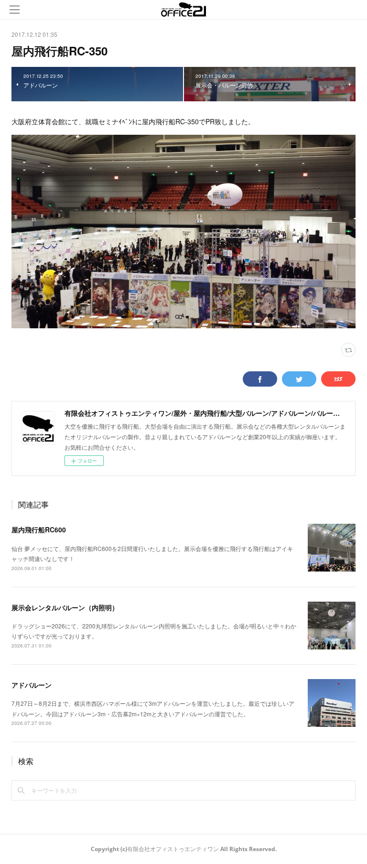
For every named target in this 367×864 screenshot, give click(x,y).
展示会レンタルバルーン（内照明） (65, 607)
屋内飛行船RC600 (38, 529)
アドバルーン (31, 685)
